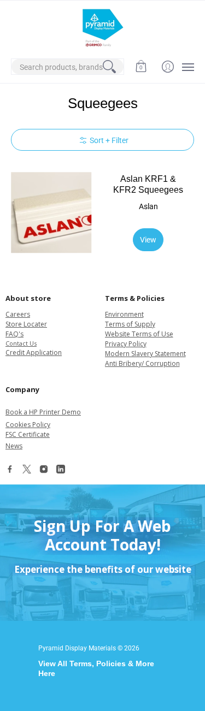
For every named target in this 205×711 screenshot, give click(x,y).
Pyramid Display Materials (77, 648)
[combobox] (67, 66)
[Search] (109, 66)
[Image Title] (9, 472)
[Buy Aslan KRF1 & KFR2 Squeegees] (51, 213)
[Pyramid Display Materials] (102, 28)
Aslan (148, 206)
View (148, 239)
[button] (140, 67)
